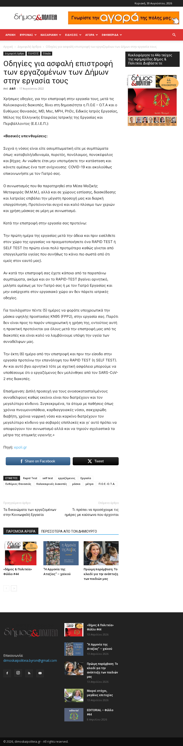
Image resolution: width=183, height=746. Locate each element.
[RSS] (29, 673)
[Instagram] (18, 673)
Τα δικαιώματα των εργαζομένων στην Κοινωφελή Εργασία (29, 512)
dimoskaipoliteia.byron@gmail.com (30, 660)
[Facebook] (7, 673)
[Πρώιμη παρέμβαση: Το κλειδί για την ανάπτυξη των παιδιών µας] (101, 553)
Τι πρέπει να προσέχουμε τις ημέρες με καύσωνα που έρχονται (92, 512)
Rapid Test (30, 478)
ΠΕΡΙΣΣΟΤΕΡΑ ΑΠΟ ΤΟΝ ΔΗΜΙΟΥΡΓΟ (69, 531)
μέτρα (89, 484)
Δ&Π (12, 88)
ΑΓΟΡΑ (89, 35)
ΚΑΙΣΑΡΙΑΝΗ (49, 35)
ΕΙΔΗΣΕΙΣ (71, 35)
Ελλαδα (47, 53)
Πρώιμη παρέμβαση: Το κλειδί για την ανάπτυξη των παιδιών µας (101, 574)
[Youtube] (40, 673)
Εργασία (86, 478)
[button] (174, 35)
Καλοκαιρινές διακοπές (51, 484)
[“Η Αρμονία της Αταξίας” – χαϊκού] (60, 553)
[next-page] (14, 588)
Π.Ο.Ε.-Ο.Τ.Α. (107, 484)
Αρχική (10, 35)
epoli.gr (20, 447)
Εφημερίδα (110, 35)
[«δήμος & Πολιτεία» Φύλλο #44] (20, 553)
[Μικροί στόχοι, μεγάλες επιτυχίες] (73, 695)
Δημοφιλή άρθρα (29, 47)
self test (47, 478)
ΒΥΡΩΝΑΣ (26, 35)
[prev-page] (6, 588)
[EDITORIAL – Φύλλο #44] (73, 714)
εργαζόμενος (66, 478)
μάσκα (76, 484)
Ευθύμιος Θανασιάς (18, 484)
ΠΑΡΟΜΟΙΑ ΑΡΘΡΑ (21, 531)
